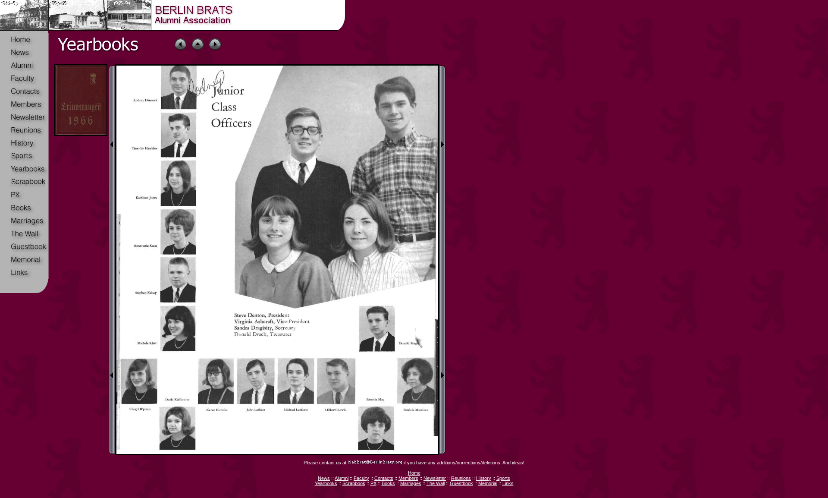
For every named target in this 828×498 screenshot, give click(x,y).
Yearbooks (326, 483)
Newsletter (434, 478)
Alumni (341, 478)
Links (508, 483)
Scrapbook (353, 483)
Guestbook (461, 483)
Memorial (487, 483)
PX (373, 483)
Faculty (361, 478)
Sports (503, 478)
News (324, 478)
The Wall (436, 483)
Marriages (410, 483)
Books (388, 483)
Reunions (461, 478)
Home (414, 473)
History (483, 478)
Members (408, 478)
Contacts (383, 478)
